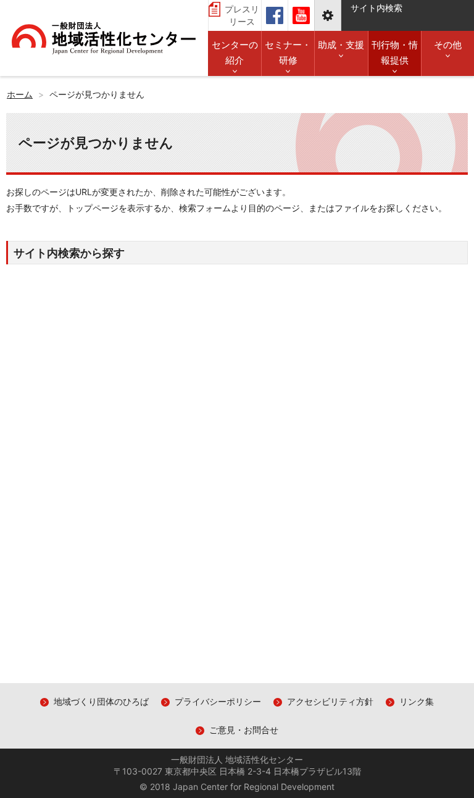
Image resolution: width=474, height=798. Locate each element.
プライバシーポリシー (218, 701)
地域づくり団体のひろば (101, 701)
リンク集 (416, 701)
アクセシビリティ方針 (330, 701)
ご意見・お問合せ (243, 729)
